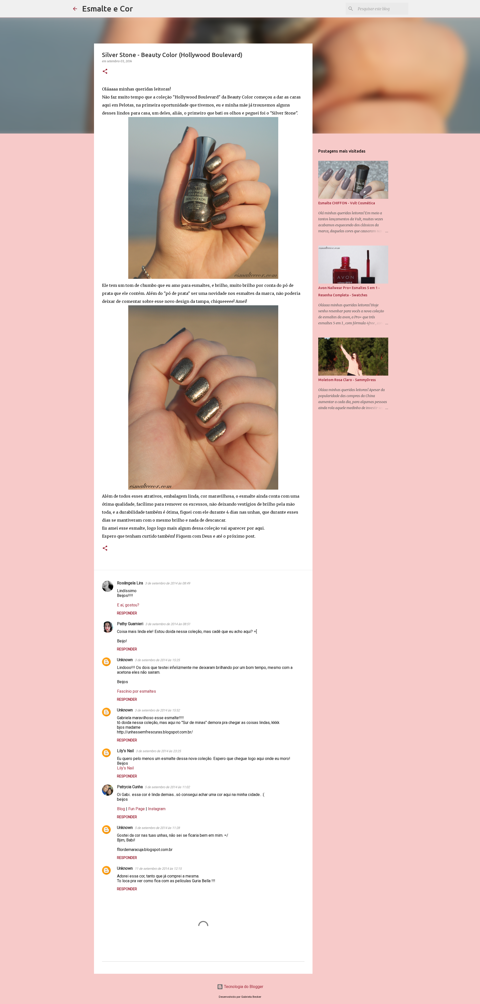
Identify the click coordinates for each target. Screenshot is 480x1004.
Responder (127, 613)
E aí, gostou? (128, 605)
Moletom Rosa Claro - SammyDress (347, 380)
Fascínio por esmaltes (136, 691)
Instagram (157, 808)
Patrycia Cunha (130, 786)
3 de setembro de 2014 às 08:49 (167, 583)
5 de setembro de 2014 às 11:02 (167, 787)
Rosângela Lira (130, 583)
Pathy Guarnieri (130, 623)
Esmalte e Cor (107, 8)
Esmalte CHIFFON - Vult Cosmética (346, 203)
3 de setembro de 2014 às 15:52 (157, 710)
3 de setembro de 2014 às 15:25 (157, 660)
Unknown (125, 659)
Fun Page (136, 808)
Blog (121, 808)
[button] (105, 71)
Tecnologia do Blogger (243, 986)
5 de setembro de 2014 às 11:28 (157, 828)
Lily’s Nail (125, 768)
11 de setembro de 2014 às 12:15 (158, 868)
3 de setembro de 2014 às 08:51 (167, 624)
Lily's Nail (125, 750)
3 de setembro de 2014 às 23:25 (158, 751)
